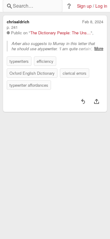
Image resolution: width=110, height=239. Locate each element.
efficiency (45, 61)
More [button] (98, 48)
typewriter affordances (28, 85)
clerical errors (74, 73)
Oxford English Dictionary (32, 73)
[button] (69, 6)
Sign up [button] (84, 6)
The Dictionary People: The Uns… (60, 33)
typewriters (19, 61)
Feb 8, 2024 (92, 22)
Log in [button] (101, 6)
